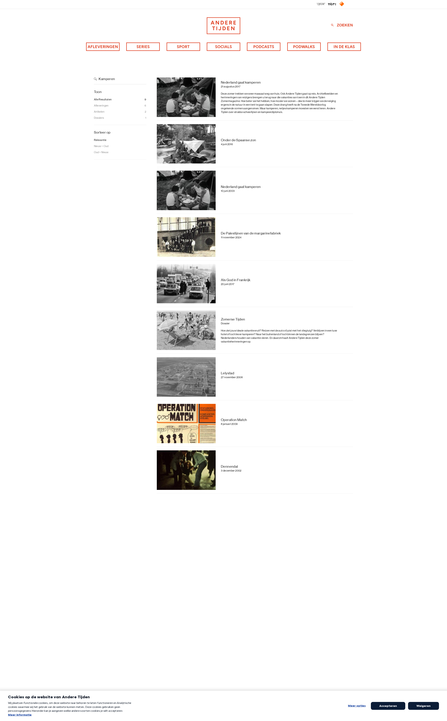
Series (143, 46)
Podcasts (263, 46)
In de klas (344, 46)
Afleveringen (103, 46)
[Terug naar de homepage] (223, 25)
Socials (223, 46)
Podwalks (304, 46)
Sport (183, 46)
